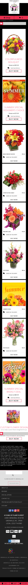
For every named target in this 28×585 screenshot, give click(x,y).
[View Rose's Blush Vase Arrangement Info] (14, 333)
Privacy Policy (6, 568)
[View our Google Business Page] (12, 511)
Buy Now (14, 71)
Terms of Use (14, 571)
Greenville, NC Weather (11, 562)
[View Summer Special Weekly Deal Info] (14, 372)
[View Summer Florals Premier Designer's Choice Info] (14, 294)
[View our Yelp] (18, 511)
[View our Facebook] (10, 511)
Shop (8, 17)
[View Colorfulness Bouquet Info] (14, 43)
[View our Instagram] (15, 511)
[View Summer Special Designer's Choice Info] (14, 91)
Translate (18, 2)
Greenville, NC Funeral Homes (10, 557)
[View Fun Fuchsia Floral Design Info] (14, 255)
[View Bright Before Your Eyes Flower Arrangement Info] (14, 139)
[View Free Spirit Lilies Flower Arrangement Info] (14, 217)
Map (15, 583)
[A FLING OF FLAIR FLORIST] (14, 13)
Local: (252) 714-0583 (14, 523)
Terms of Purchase (18, 568)
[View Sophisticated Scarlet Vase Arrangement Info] (14, 178)
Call (5, 583)
